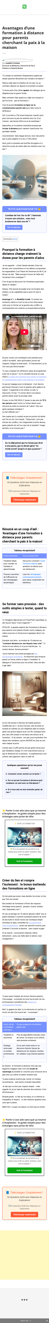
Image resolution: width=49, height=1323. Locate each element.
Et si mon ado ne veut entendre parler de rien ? (24, 790)
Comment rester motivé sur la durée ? (24, 774)
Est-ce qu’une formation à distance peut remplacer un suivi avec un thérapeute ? (24, 781)
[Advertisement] (24, 1255)
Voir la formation (25, 861)
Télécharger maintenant (24, 500)
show (15, 239)
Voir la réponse (13, 227)
